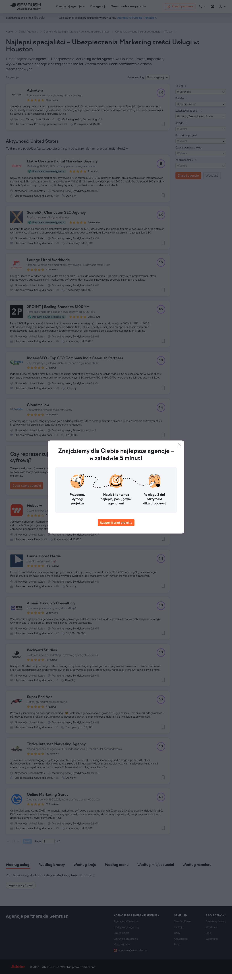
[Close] (179, 444)
